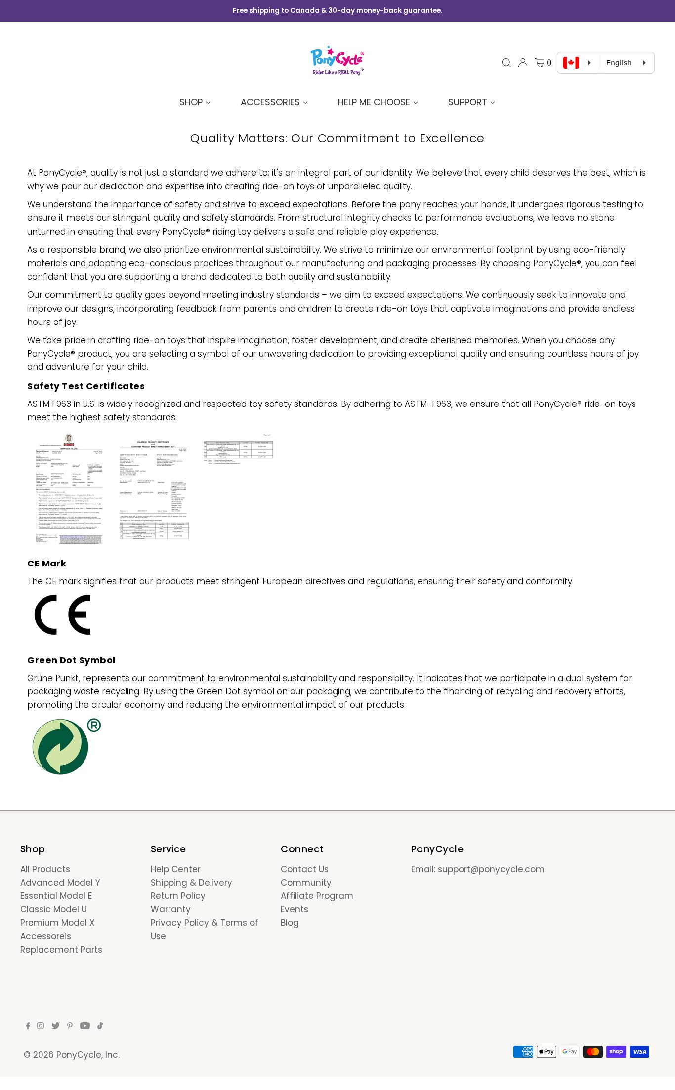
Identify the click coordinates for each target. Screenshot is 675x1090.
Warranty (171, 909)
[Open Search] (506, 62)
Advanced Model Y (60, 882)
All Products (45, 869)
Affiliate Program (317, 896)
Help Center (176, 869)
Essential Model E (56, 896)
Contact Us (305, 869)
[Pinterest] (70, 1026)
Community (306, 882)
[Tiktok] (100, 1026)
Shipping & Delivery (191, 882)
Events (294, 909)
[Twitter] (55, 1026)
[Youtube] (85, 1026)
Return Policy (178, 896)
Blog (290, 923)
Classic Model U (53, 909)
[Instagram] (40, 1026)
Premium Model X (57, 923)
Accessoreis (45, 936)
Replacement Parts (61, 950)
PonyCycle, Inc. (88, 1055)
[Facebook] (28, 1026)
